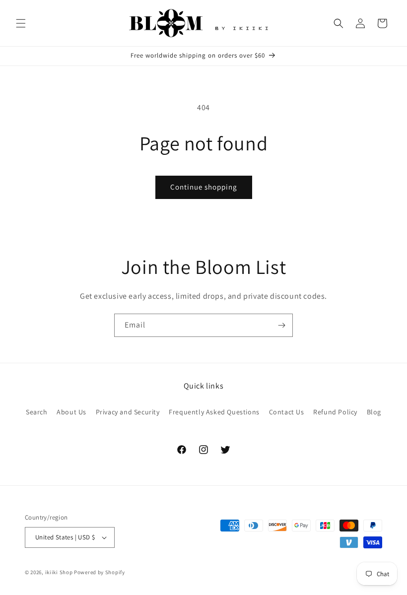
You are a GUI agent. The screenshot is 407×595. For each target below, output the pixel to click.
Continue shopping (203, 187)
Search (37, 411)
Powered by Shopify (99, 572)
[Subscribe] (281, 325)
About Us (71, 411)
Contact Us (286, 411)
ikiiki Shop (59, 572)
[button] (21, 23)
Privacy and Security (128, 411)
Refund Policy (335, 411)
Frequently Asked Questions (214, 411)
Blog (374, 411)
